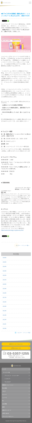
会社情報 (4, 403)
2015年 (4, 306)
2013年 (4, 315)
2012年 (4, 319)
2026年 (4, 257)
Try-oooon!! (8, 381)
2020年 (4, 284)
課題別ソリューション (7, 385)
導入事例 (4, 388)
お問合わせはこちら (16, 348)
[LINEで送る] (8, 20)
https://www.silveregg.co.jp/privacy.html (12, 230)
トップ (4, 369)
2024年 (4, 266)
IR (2, 400)
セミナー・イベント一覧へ (22, 245)
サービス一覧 (6, 372)
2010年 (4, 328)
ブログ (4, 391)
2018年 (4, 293)
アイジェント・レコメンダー (12, 375)
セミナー (4, 394)
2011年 (4, 324)
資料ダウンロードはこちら (16, 344)
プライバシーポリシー (7, 416)
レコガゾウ (7, 378)
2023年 (4, 271)
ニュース (4, 397)
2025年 (4, 262)
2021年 (4, 279)
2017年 (4, 297)
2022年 (4, 275)
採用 (3, 407)
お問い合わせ (5, 413)
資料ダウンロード (6, 410)
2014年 (4, 310)
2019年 (4, 288)
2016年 (4, 302)
